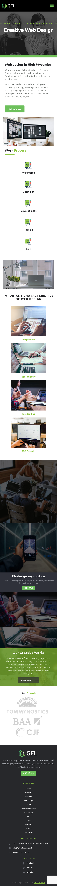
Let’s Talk (28, 588)
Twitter (30, 867)
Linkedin (30, 872)
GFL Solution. (39, 882)
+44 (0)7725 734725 (20, 852)
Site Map (28, 824)
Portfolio (28, 796)
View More (26, 680)
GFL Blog (28, 828)
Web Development (28, 808)
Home (28, 789)
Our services (14, 109)
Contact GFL (28, 832)
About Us (28, 773)
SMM (28, 820)
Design (28, 804)
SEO (28, 816)
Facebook (30, 863)
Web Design (28, 800)
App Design (28, 812)
